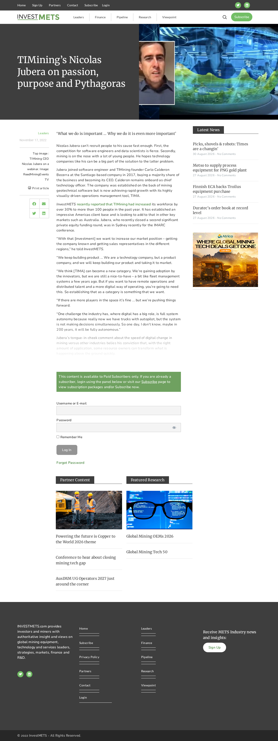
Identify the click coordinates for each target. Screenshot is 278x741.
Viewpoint (169, 17)
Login (106, 5)
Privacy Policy (89, 657)
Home (21, 5)
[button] (34, 203)
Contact (72, 5)
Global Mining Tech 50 (146, 552)
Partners (55, 5)
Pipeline (122, 17)
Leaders (78, 17)
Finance (100, 17)
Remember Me (70, 437)
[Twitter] (238, 5)
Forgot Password (70, 462)
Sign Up (37, 5)
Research (145, 17)
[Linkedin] (247, 5)
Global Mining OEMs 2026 (150, 536)
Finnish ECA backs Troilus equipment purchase (217, 189)
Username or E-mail (71, 403)
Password (63, 420)
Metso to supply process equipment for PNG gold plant (220, 168)
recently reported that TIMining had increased (114, 204)
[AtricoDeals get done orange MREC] (225, 285)
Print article (40, 188)
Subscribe (91, 5)
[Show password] (174, 427)
